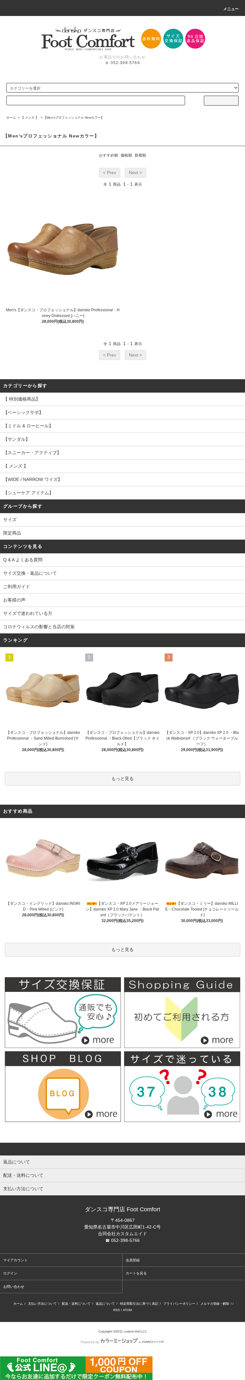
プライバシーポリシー (179, 1303)
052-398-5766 (125, 63)
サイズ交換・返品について (30, 573)
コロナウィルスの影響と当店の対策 (39, 626)
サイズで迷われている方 (27, 613)
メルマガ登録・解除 (214, 1303)
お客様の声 (14, 599)
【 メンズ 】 (30, 117)
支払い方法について (42, 1303)
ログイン (10, 1273)
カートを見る (136, 1273)
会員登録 (133, 1260)
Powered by (90, 1342)
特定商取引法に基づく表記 (139, 1303)
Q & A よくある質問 (22, 559)
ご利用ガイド (16, 586)
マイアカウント (15, 1260)
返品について (105, 1303)
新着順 (140, 155)
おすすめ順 (108, 155)
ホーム (11, 117)
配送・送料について (76, 1303)
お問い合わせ (13, 1286)
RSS (116, 1310)
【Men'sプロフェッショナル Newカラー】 (73, 117)
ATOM (127, 1310)
